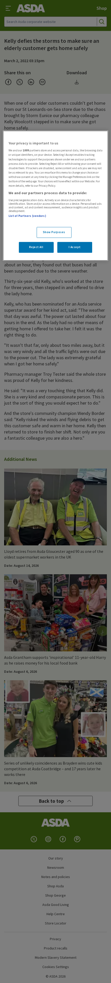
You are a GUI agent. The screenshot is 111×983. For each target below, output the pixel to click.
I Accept (75, 247)
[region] (55, 195)
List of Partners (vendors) (27, 216)
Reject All (36, 247)
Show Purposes (54, 232)
